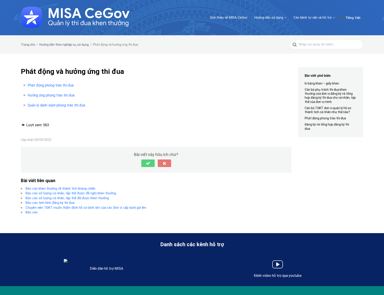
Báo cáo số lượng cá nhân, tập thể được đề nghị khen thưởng (71, 193)
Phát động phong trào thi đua (51, 85)
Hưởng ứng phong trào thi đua (51, 95)
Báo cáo (32, 212)
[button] (148, 163)
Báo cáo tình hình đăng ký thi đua (50, 203)
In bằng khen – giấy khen (322, 83)
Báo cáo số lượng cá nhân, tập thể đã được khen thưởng (67, 198)
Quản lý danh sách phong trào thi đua (56, 105)
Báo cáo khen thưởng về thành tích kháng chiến (60, 189)
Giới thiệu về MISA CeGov (228, 18)
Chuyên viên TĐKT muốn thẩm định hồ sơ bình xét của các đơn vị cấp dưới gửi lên (86, 208)
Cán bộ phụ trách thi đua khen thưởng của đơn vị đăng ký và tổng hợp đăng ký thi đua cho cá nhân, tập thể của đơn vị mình (330, 96)
